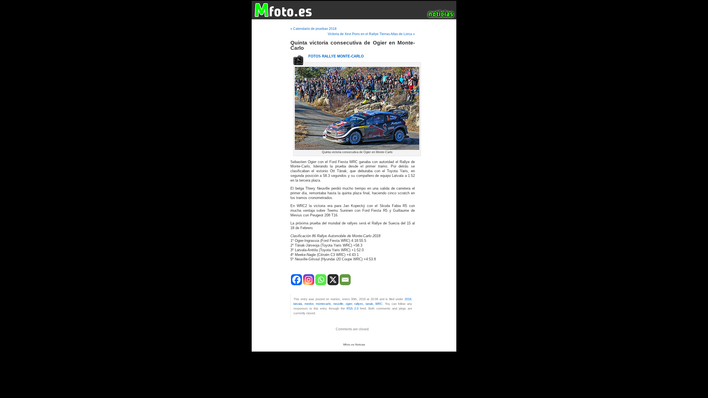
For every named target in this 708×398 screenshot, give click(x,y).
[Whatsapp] (320, 279)
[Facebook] (296, 279)
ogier (349, 303)
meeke (309, 303)
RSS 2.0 (352, 308)
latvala (297, 303)
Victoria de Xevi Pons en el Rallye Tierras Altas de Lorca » (371, 34)
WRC (378, 303)
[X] (333, 279)
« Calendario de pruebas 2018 (313, 29)
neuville (338, 303)
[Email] (345, 279)
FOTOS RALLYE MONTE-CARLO (336, 56)
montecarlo (323, 303)
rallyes (358, 303)
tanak (369, 303)
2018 (408, 299)
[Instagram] (308, 279)
